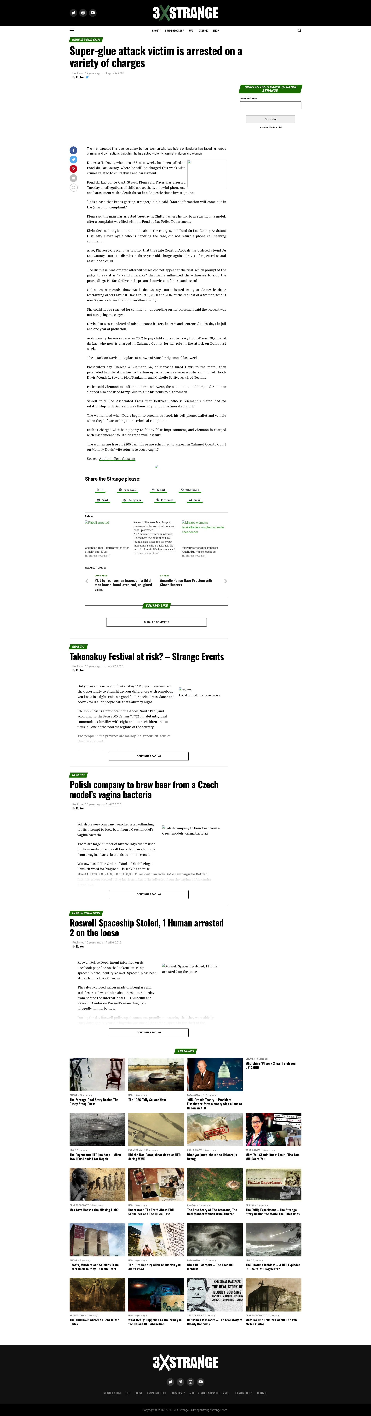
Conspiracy (178, 1393)
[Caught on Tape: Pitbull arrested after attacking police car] (107, 533)
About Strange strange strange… (209, 1393)
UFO (191, 30)
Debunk (203, 30)
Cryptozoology (174, 30)
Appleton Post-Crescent (117, 458)
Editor (80, 77)
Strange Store (112, 1393)
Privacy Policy (244, 1393)
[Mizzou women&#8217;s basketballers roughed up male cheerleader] (204, 533)
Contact (262, 1393)
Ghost (156, 30)
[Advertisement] (149, 114)
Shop (216, 30)
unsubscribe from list (271, 127)
